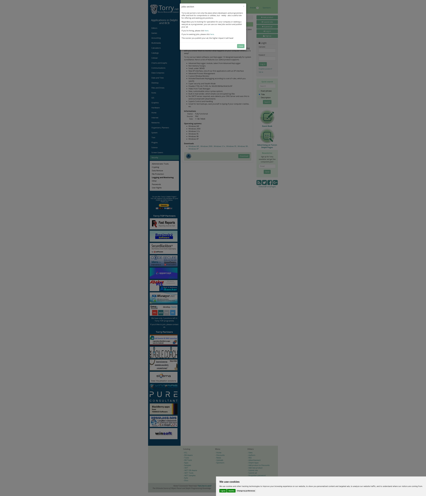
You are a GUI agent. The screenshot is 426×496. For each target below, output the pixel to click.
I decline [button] (231, 491)
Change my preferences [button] (246, 491)
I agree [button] (223, 491)
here (206, 30)
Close (241, 46)
